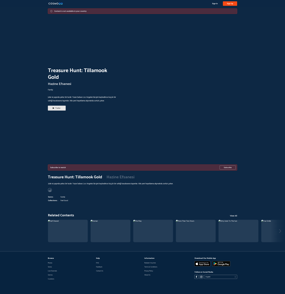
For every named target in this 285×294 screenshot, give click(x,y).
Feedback (99, 267)
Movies (50, 263)
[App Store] (202, 263)
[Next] (280, 231)
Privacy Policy (148, 271)
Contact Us (99, 271)
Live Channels (52, 271)
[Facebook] (196, 277)
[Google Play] (221, 263)
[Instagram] (201, 277)
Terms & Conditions (150, 267)
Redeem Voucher (150, 263)
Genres (50, 275)
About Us (147, 275)
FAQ (97, 263)
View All (233, 215)
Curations (51, 279)
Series (50, 267)
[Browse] (68, 231)
